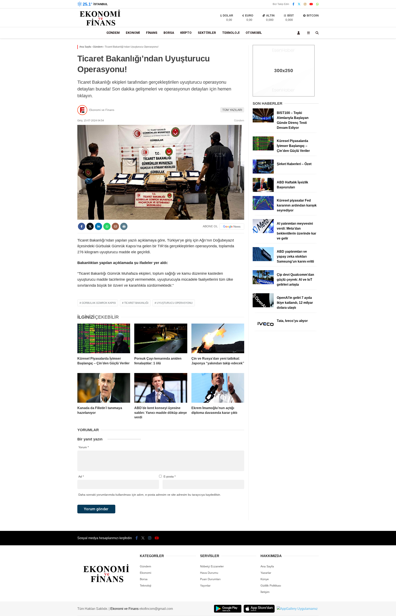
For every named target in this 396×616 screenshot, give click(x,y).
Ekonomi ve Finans (101, 109)
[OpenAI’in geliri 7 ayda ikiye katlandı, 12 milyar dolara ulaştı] (263, 306)
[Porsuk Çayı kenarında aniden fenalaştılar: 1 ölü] (160, 338)
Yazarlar (265, 572)
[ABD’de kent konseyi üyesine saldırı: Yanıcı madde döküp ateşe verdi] (160, 388)
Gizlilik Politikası (270, 585)
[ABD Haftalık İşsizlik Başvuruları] (263, 190)
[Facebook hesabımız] (293, 4)
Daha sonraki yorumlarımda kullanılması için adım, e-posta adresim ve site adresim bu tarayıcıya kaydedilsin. (149, 494)
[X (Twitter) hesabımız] (299, 4)
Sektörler (207, 33)
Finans (151, 33)
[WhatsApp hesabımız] (317, 4)
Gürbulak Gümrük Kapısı (99, 303)
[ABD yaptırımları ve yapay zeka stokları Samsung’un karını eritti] (263, 260)
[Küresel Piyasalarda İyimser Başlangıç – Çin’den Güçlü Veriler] (103, 338)
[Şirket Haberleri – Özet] (263, 172)
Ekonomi (133, 33)
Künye (264, 579)
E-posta (170, 476)
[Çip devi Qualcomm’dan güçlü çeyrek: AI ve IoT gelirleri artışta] (263, 283)
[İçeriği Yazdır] (123, 226)
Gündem (113, 33)
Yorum (83, 447)
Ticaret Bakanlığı (136, 303)
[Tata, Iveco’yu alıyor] (263, 329)
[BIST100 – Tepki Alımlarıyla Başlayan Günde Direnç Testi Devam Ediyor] (263, 121)
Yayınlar (205, 585)
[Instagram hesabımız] (305, 4)
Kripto (186, 33)
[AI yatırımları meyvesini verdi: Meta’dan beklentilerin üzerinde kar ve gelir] (263, 232)
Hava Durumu (209, 572)
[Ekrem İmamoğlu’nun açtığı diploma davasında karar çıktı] (217, 388)
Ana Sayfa (267, 566)
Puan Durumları (210, 579)
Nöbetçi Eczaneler (212, 566)
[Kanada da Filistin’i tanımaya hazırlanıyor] (103, 388)
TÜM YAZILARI (232, 109)
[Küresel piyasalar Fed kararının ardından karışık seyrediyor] (263, 209)
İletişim (265, 592)
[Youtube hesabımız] (311, 4)
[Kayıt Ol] (299, 33)
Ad (81, 476)
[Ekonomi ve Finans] (100, 25)
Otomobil (254, 33)
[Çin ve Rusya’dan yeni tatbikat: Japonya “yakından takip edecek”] (217, 338)
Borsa (169, 33)
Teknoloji (230, 33)
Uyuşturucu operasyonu (175, 303)
